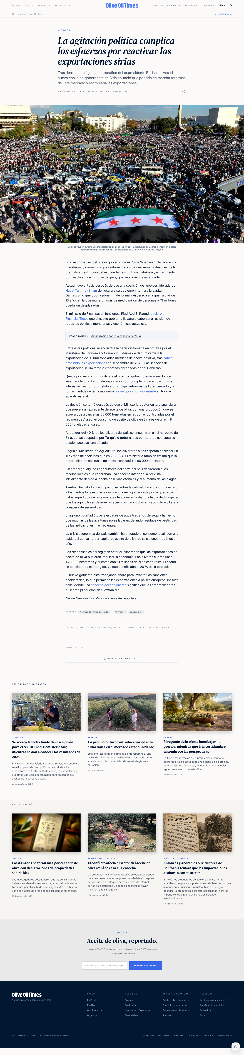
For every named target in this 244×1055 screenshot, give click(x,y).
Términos (208, 1035)
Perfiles (93, 737)
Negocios (44, 5)
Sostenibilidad (132, 1015)
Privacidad (193, 1035)
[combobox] (113, 14)
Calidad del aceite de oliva (142, 628)
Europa (16, 858)
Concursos (19, 737)
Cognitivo (92, 1015)
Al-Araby (119, 612)
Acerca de (148, 1035)
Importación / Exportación (138, 1010)
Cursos (208, 5)
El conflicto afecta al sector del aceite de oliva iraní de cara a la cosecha (119, 865)
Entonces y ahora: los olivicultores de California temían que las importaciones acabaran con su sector (195, 867)
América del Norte (176, 858)
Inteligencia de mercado (212, 1000)
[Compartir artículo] (183, 91)
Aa (126, 91)
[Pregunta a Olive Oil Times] (236, 1047)
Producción (63, 5)
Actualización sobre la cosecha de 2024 (116, 335)
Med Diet (91, 1005)
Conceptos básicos (166, 5)
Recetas (190, 5)
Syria (165, 628)
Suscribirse (163, 1035)
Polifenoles (92, 1000)
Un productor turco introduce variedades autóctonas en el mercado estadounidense (121, 745)
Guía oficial (205, 1010)
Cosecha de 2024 (89, 628)
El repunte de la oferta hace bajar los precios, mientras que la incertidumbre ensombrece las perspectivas (194, 746)
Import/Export (112, 628)
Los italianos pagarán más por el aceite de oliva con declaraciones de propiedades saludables (45, 867)
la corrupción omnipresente (135, 391)
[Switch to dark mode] (230, 5)
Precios (129, 1000)
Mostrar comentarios (124, 658)
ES (223, 5)
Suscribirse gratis (146, 965)
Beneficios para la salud (174, 1005)
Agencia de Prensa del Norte (94, 612)
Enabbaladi (135, 612)
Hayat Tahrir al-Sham (81, 290)
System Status (224, 1035)
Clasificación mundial (211, 1005)
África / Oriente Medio (103, 858)
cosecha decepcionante (108, 585)
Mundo (16, 5)
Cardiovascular (95, 1010)
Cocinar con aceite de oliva (176, 1010)
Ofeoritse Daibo (68, 91)
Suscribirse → (223, 14)
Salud (29, 5)
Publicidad (179, 1035)
